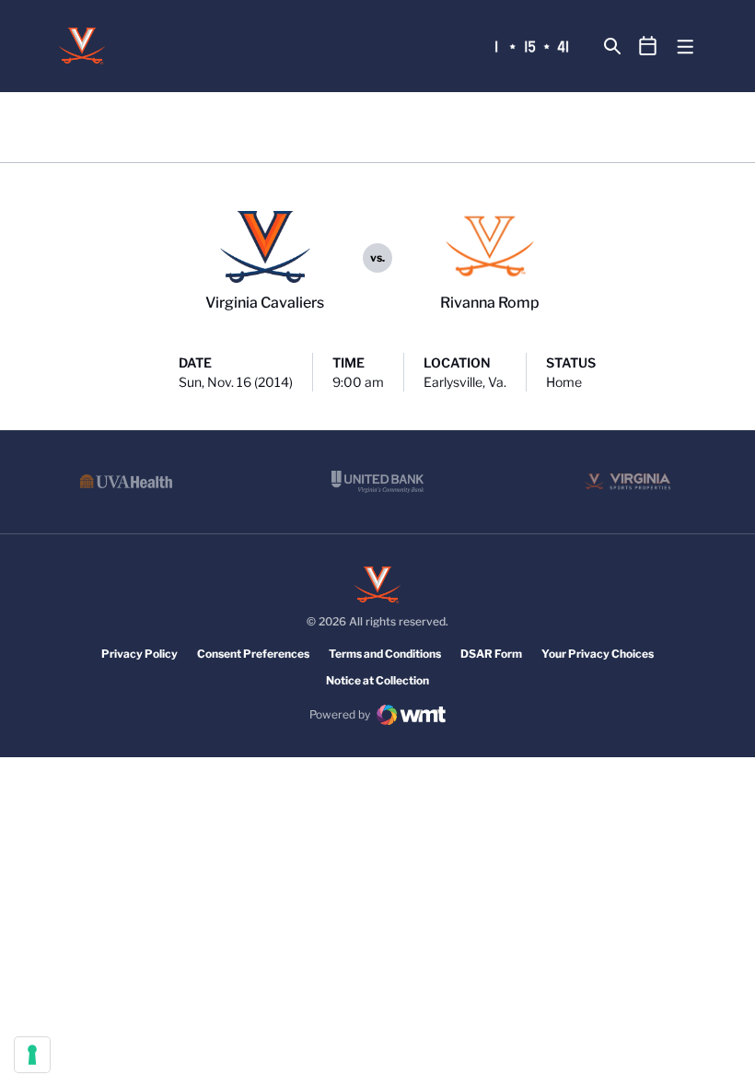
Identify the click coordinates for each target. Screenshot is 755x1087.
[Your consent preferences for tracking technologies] (32, 1054)
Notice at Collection (377, 680)
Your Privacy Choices (597, 653)
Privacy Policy (139, 653)
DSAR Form (491, 653)
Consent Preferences (253, 653)
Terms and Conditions (385, 653)
